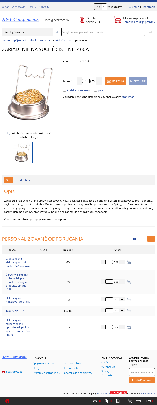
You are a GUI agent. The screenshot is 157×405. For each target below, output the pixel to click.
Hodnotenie (24, 180)
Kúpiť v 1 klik (138, 81)
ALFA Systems (147, 393)
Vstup (135, 7)
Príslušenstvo (63, 40)
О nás (5, 7)
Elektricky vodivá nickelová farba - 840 (18, 299)
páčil (100, 90)
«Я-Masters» (103, 393)
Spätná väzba (14, 371)
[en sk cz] (100, 6)
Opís (8, 180)
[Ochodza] (143, 239)
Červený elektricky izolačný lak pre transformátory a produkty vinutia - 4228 (17, 282)
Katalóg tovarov (14, 32)
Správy (32, 7)
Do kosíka (118, 81)
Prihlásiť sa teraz (142, 380)
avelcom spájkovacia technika (20, 40)
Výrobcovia (18, 7)
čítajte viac (127, 97)
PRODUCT (46, 40)
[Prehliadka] (135, 239)
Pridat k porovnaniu (79, 90)
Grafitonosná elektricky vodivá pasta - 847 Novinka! (18, 262)
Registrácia (148, 7)
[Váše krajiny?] (124, 7)
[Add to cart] (128, 262)
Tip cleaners (80, 40)
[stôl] (151, 239)
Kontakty (44, 7)
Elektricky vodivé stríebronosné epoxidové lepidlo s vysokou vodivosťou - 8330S (18, 327)
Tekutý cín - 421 (15, 311)
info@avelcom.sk (57, 20)
